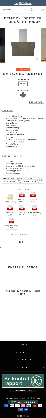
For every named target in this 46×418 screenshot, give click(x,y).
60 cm (23, 84)
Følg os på (22, 367)
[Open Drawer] (37, 10)
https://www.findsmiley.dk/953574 (23, 390)
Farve (23, 90)
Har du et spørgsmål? (23, 234)
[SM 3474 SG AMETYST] (10, 311)
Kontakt (22, 344)
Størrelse (23, 79)
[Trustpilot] (23, 402)
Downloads (23, 189)
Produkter (22, 352)
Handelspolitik (22, 360)
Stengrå (23, 95)
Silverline (23, 69)
